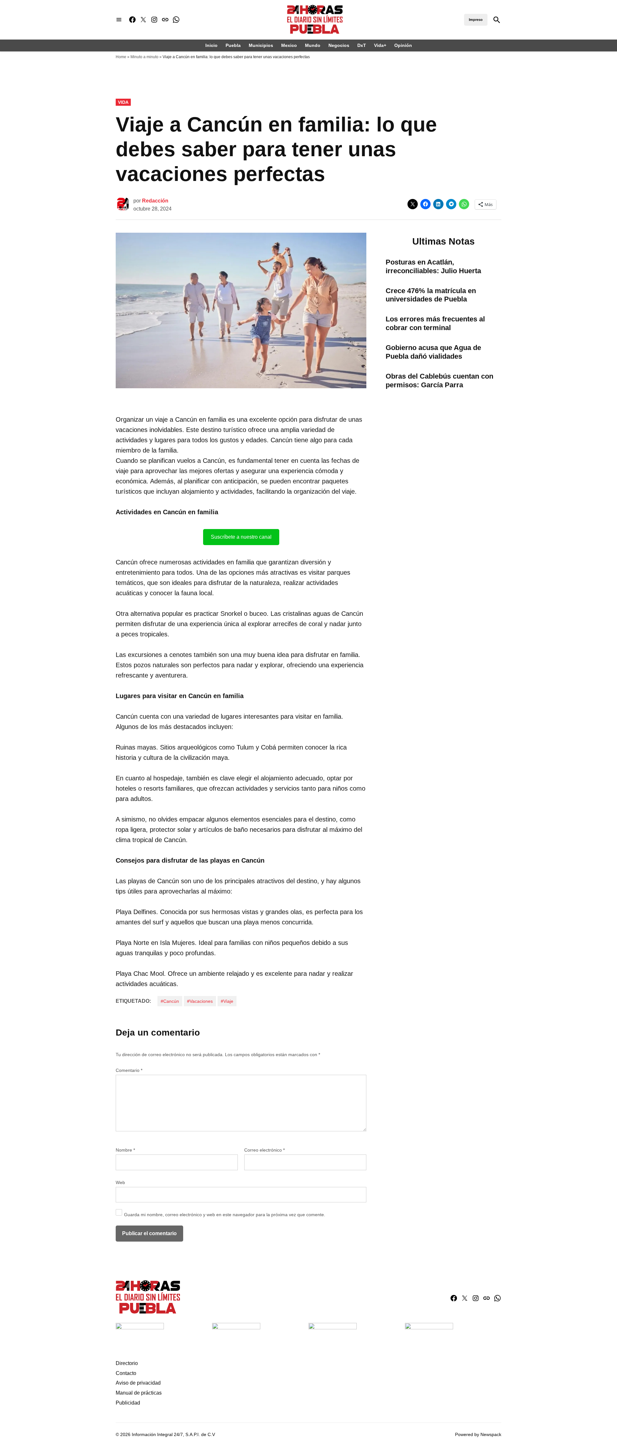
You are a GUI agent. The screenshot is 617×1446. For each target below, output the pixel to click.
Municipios (261, 45)
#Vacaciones (200, 1001)
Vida (123, 102)
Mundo (312, 45)
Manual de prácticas (139, 1393)
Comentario (129, 1070)
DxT (361, 45)
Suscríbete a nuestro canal (241, 537)
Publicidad (128, 1403)
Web (120, 1182)
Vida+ (380, 45)
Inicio (211, 45)
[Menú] (119, 20)
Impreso (476, 20)
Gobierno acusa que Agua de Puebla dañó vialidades (433, 352)
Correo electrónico (264, 1150)
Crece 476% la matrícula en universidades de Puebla (431, 295)
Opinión (403, 45)
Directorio (127, 1363)
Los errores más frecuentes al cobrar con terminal (435, 323)
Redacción (155, 200)
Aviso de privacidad (138, 1383)
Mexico (289, 45)
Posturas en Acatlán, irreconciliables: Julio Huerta (433, 266)
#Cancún (170, 1001)
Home (121, 57)
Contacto (126, 1373)
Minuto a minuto (144, 57)
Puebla (233, 45)
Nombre (125, 1150)
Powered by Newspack (478, 1434)
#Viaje (227, 1001)
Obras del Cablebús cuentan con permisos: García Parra (439, 380)
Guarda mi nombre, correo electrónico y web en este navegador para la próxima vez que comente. (224, 1214)
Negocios (338, 45)
